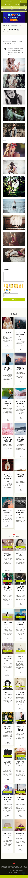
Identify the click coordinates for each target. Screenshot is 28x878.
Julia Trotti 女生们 (11, 30)
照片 (22, 25)
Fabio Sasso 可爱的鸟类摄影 (8, 403)
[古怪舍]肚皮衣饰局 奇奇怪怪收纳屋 (7, 588)
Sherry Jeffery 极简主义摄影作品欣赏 (20, 474)
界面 (5, 4)
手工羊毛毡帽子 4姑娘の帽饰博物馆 (8, 799)
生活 (15, 1)
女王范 (20, 603)
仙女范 (20, 708)
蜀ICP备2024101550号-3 (14, 872)
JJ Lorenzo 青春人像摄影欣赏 (8, 369)
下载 (10, 4)
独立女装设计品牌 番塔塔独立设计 (20, 799)
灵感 (18, 1)
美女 (7, 25)
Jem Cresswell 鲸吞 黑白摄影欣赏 (20, 512)
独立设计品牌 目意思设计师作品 (8, 763)
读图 (19, 4)
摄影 (12, 1)
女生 (12, 25)
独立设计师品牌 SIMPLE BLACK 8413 (20, 588)
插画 (9, 1)
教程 (13, 4)
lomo (10, 25)
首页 (7, 1)
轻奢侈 (20, 672)
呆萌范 (7, 604)
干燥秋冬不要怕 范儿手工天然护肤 (20, 763)
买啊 (16, 4)
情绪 (18, 25)
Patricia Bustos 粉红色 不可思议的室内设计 (7, 439)
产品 (21, 1)
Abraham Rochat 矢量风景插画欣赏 (20, 439)
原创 (7, 4)
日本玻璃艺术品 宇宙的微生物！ (8, 658)
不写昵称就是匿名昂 (7, 292)
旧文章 (14, 876)
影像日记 (15, 25)
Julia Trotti (7, 41)
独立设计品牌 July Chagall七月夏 (8, 835)
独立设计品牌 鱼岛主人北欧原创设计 (20, 728)
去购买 (7, 547)
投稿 (24, 5)
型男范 (20, 849)
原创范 (7, 779)
